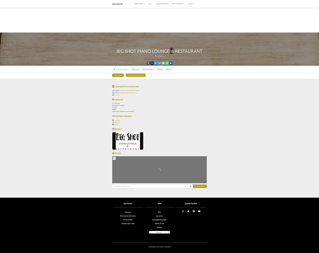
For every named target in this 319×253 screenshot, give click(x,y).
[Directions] (170, 63)
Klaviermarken (128, 220)
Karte (118, 153)
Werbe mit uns (159, 223)
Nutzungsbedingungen (159, 220)
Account (190, 4)
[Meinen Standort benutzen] (190, 186)
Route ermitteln (199, 186)
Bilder (118, 129)
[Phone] (167, 63)
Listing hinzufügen (162, 4)
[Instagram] (152, 63)
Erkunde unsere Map (127, 223)
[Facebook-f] (148, 63)
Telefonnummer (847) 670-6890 (129, 90)
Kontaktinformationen (127, 86)
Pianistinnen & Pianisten (128, 216)
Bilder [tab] (160, 69)
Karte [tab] (169, 69)
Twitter (116, 124)
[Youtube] (199, 211)
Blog (150, 4)
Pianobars (128, 212)
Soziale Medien (123, 116)
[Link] (159, 63)
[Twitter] (155, 63)
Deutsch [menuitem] (158, 232)
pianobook (117, 3)
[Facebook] (194, 211)
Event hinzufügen (178, 4)
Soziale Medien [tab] (148, 69)
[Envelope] (163, 63)
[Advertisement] (159, 20)
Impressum (159, 216)
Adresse (118, 99)
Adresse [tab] (136, 69)
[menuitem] (159, 232)
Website (116, 95)
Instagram (117, 122)
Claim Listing (118, 75)
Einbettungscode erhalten (136, 75)
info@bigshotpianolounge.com (128, 93)
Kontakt (159, 227)
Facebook (117, 120)
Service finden (138, 4)
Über (159, 212)
